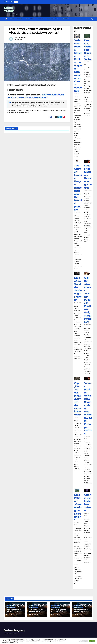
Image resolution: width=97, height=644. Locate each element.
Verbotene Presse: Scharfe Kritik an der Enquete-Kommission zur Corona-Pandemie (78, 65)
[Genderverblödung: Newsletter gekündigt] (87, 161)
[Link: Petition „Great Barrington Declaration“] (77, 491)
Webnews (65, 19)
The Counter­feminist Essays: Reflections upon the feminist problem (78, 187)
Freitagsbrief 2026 (11, 607)
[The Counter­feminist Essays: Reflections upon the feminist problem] (77, 161)
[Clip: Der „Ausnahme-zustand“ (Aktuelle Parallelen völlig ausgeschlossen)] (87, 274)
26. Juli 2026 (56, 614)
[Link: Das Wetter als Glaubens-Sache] (87, 36)
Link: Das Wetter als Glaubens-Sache (87, 50)
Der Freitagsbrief (11, 605)
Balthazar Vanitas (21, 37)
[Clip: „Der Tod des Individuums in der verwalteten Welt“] (77, 379)
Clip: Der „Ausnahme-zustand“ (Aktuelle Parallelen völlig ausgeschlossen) (87, 299)
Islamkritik (30, 19)
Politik (19, 19)
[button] (92, 19)
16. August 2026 (34, 614)
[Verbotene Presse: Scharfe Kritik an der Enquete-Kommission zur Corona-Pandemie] (77, 36)
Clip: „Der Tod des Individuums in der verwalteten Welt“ (77, 399)
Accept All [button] (91, 641)
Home (12, 19)
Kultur (40, 19)
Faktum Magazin (14, 630)
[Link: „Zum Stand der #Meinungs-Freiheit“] (77, 274)
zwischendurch (52, 19)
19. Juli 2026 (78, 614)
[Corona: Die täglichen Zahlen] (87, 491)
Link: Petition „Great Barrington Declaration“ (78, 507)
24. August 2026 (12, 614)
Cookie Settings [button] (83, 641)
